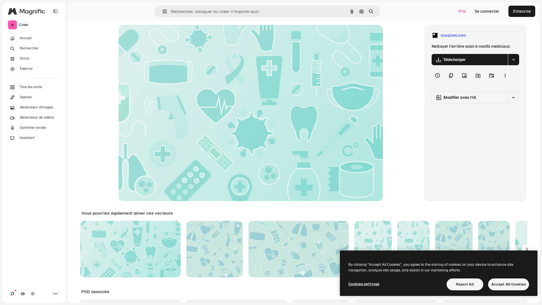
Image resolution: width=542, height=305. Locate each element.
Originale (156, 35)
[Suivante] (527, 249)
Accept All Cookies (508, 284)
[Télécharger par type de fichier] (513, 59)
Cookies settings (363, 284)
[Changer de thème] (32, 293)
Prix (462, 11)
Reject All (465, 284)
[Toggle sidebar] (55, 11)
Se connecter (487, 11)
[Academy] (22, 293)
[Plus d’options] (505, 75)
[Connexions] (12, 293)
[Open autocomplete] (162, 11)
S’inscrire (522, 11)
